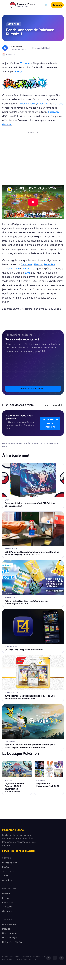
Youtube (25, 63)
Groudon (7, 124)
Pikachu (22, 103)
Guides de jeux (9, 862)
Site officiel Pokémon (12, 942)
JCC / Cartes (8, 871)
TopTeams (7, 906)
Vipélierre (57, 103)
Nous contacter (9, 933)
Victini (26, 268)
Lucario (15, 268)
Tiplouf (6, 268)
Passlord (6, 893)
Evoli (27, 272)
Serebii (18, 71)
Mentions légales (10, 937)
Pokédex (6, 867)
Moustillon (43, 103)
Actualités (7, 880)
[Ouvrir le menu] (5, 5)
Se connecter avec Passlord (50, 423)
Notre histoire (9, 924)
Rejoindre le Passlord (33, 388)
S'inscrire (57, 5)
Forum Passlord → (53, 405)
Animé (5, 875)
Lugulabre (54, 111)
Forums (5, 898)
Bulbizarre (26, 264)
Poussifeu (49, 264)
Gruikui (32, 103)
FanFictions (7, 902)
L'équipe (6, 929)
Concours (7, 911)
